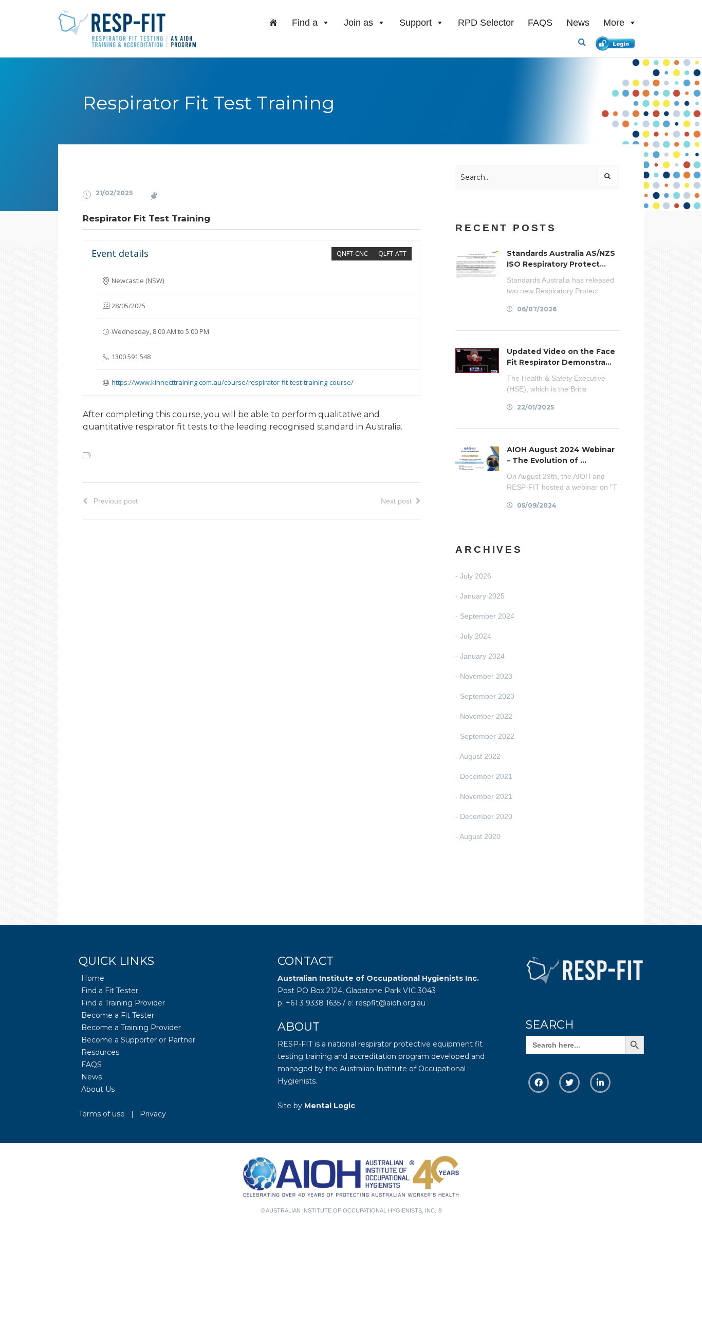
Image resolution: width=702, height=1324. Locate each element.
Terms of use (102, 1113)
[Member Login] (617, 42)
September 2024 (487, 616)
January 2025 (482, 596)
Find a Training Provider (123, 1003)
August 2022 (480, 756)
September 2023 (487, 696)
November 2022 (486, 716)
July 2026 (475, 576)
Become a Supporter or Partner (138, 1040)
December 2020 (486, 816)
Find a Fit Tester (109, 990)
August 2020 (480, 836)
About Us (98, 1089)
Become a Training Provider (131, 1027)
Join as (358, 22)
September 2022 (487, 736)
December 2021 (486, 776)
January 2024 (482, 656)
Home (92, 978)
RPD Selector (486, 22)
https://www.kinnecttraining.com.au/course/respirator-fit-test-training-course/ (233, 382)
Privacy (153, 1113)
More (613, 22)
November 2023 (486, 676)
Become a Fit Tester (117, 1015)
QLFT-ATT (392, 253)
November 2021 (486, 796)
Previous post (114, 501)
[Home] (273, 22)
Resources (100, 1052)
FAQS (540, 22)
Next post (396, 501)
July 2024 (475, 636)
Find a (305, 22)
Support (415, 22)
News (577, 22)
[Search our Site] (586, 42)
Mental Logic (329, 1105)
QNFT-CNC (352, 253)
